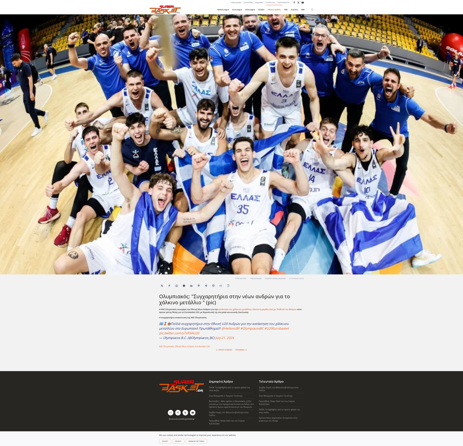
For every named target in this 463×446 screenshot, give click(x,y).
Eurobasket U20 (202, 346)
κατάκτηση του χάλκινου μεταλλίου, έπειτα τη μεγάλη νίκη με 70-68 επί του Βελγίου (257, 309)
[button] (312, 9)
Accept (165, 441)
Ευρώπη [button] (294, 9)
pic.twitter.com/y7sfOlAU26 (179, 333)
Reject (178, 441)
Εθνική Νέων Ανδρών (275, 278)
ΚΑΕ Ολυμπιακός (166, 346)
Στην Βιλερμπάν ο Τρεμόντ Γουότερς (226, 395)
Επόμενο (240, 350)
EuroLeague (237, 9)
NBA (303, 9)
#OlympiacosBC (251, 328)
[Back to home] (165, 9)
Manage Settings (196, 441)
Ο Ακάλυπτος (270, 2)
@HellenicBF (230, 328)
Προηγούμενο (225, 350)
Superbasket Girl (283, 2)
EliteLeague (250, 9)
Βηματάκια (259, 2)
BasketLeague (223, 9)
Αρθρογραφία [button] (236, 2)
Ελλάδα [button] (261, 9)
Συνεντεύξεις (248, 2)
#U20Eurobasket (276, 328)
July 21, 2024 (224, 338)
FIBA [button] (286, 9)
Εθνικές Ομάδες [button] (274, 9)
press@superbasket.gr (186, 419)
